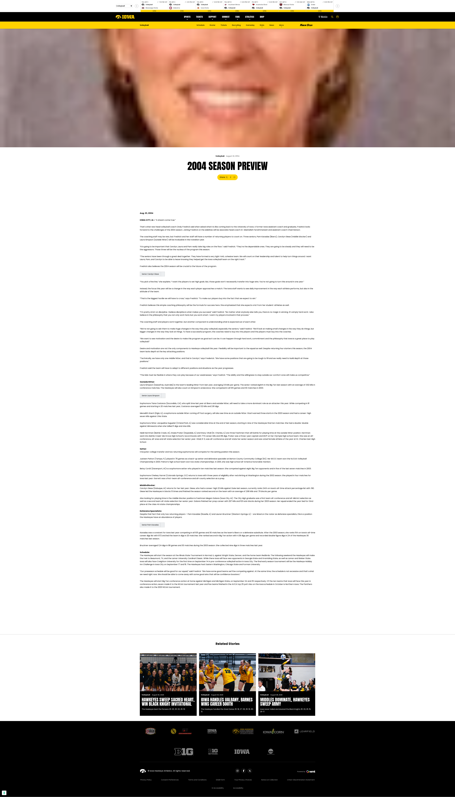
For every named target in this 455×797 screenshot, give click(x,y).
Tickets (199, 16)
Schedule (201, 25)
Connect (226, 16)
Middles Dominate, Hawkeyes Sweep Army (285, 701)
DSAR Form (220, 780)
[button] (136, 6)
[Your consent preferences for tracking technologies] (4, 793)
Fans (237, 16)
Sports (187, 16)
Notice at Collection (269, 780)
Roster (212, 25)
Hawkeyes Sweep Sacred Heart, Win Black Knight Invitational (168, 701)
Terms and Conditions (197, 780)
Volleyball (220, 156)
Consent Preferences (170, 780)
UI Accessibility (218, 788)
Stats (262, 25)
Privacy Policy (146, 780)
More (281, 25)
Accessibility (238, 788)
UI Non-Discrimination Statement (301, 780)
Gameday (250, 25)
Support (212, 16)
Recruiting (236, 25)
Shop (262, 16)
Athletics (249, 16)
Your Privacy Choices (243, 780)
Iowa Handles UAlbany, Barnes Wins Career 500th (227, 701)
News (271, 25)
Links (154, 11)
